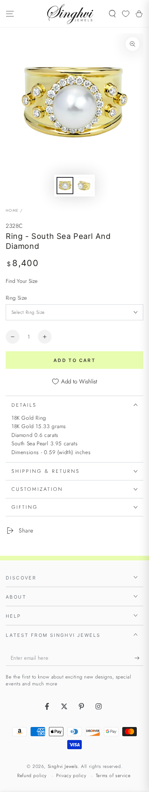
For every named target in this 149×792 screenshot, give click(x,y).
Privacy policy (71, 776)
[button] (112, 13)
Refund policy (32, 776)
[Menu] (10, 13)
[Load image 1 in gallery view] (65, 185)
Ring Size (16, 298)
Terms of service (113, 776)
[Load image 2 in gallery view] (84, 185)
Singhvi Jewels (63, 766)
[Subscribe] (138, 658)
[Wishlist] (125, 13)
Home (12, 210)
